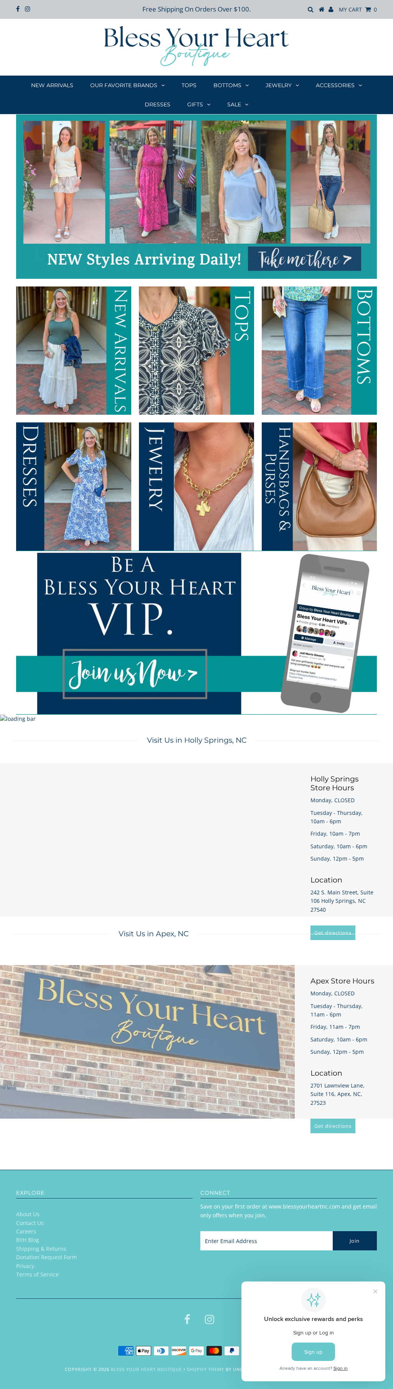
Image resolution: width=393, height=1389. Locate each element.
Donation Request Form (46, 1257)
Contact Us (30, 1223)
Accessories (335, 85)
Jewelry (279, 85)
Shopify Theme (205, 1369)
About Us (28, 1214)
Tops (189, 85)
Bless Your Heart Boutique (146, 1369)
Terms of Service (37, 1274)
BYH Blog (27, 1239)
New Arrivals (52, 85)
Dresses (157, 104)
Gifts (195, 104)
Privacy (25, 1266)
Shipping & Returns (41, 1248)
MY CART (358, 9)
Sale (234, 104)
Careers (26, 1231)
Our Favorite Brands (123, 85)
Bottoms (227, 85)
